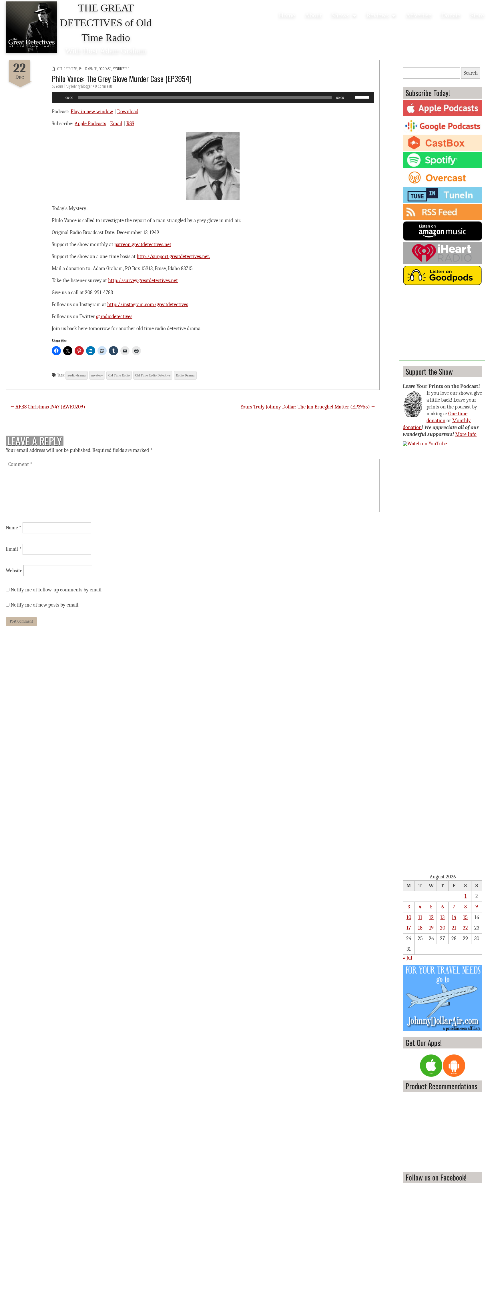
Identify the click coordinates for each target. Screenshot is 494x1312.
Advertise (418, 15)
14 (454, 917)
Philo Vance (88, 68)
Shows (340, 15)
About (313, 15)
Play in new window (92, 112)
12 (431, 917)
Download (127, 112)
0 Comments (103, 86)
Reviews (377, 15)
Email (116, 124)
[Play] (59, 97)
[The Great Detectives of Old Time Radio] (31, 27)
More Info (466, 434)
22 (465, 928)
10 (409, 917)
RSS (130, 124)
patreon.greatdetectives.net (142, 245)
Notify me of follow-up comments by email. (57, 590)
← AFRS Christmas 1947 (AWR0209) (47, 407)
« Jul (407, 958)
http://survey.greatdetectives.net (143, 281)
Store (477, 15)
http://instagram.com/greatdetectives (147, 305)
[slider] (363, 97)
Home (287, 15)
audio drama (76, 375)
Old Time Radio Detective (152, 375)
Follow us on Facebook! (436, 1177)
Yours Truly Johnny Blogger (73, 86)
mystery (97, 375)
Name (13, 528)
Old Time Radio (119, 375)
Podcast (105, 68)
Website (14, 571)
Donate (450, 15)
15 (465, 917)
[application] (213, 97)
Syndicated (121, 68)
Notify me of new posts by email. (45, 605)
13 (442, 917)
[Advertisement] (442, 324)
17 (409, 928)
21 (454, 928)
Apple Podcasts (90, 124)
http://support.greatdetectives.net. (173, 257)
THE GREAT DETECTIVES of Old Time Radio (106, 22)
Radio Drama (185, 375)
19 (431, 928)
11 (420, 917)
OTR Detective (67, 68)
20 (442, 928)
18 (420, 928)
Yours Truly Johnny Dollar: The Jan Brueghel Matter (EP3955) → (307, 407)
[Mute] (350, 97)
